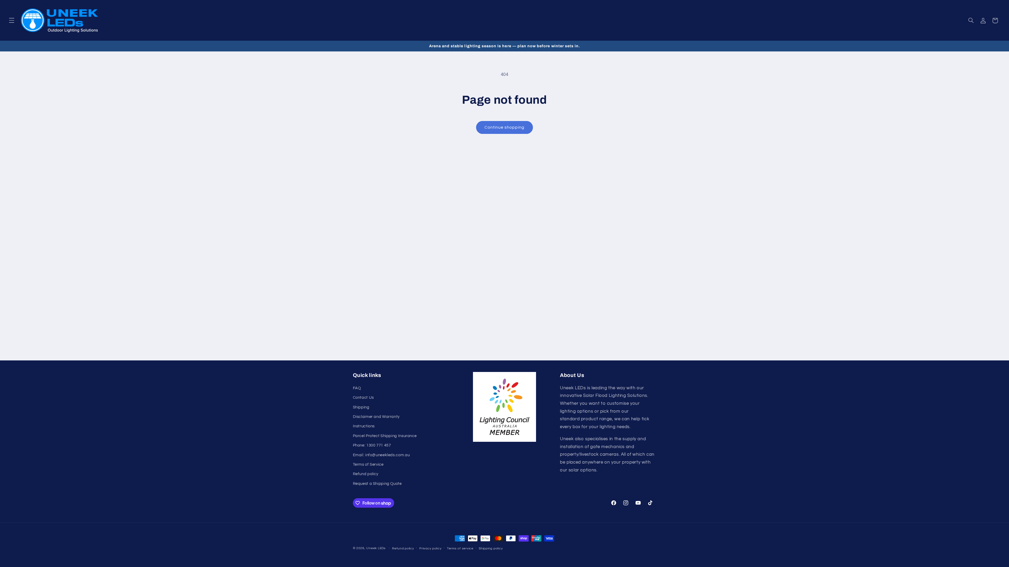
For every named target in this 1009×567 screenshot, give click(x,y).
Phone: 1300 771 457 (372, 445)
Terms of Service (368, 464)
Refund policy (365, 474)
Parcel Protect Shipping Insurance (385, 436)
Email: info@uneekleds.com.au (381, 455)
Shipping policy (491, 548)
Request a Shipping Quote (377, 484)
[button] (12, 20)
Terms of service (460, 548)
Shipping (361, 407)
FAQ (357, 388)
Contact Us (363, 398)
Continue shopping (505, 127)
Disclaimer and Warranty (376, 417)
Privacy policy (430, 548)
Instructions (364, 426)
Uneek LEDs (375, 548)
